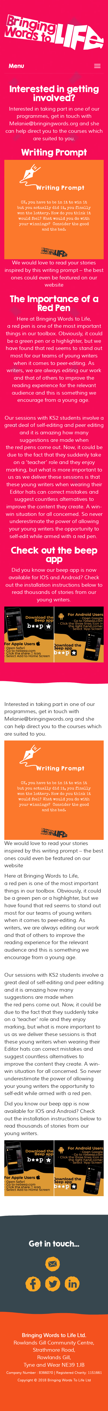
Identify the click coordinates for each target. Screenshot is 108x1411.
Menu (16, 65)
